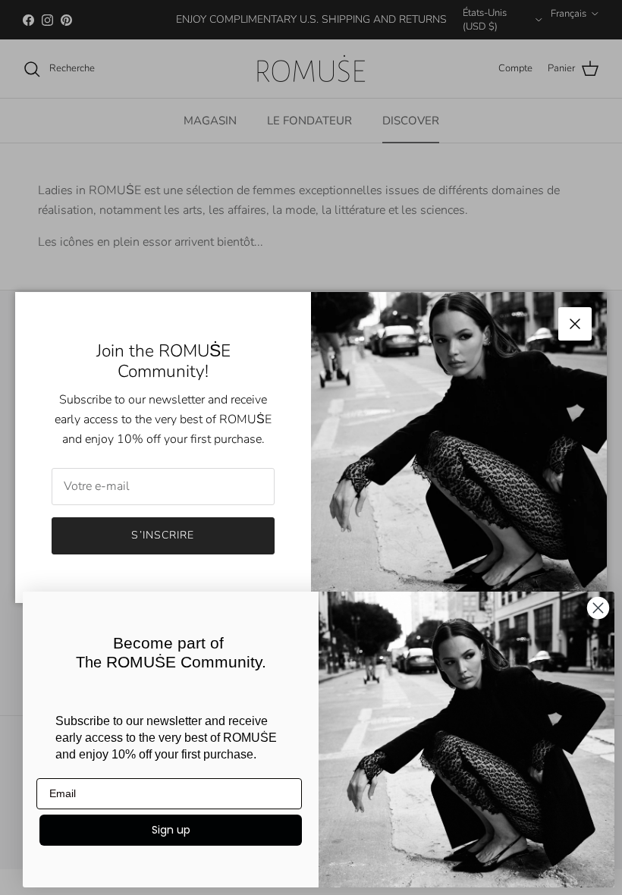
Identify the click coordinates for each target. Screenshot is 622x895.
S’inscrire (162, 535)
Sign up (171, 829)
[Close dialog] (598, 608)
